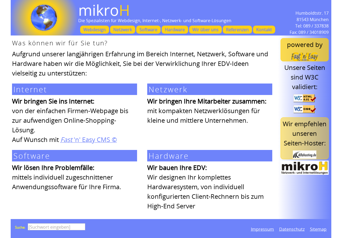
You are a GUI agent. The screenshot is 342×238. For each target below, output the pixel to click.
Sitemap (318, 229)
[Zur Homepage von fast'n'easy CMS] (304, 56)
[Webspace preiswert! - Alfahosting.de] (304, 154)
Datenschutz (292, 229)
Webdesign (94, 30)
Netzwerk (122, 30)
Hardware (175, 30)
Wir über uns (205, 30)
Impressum (262, 229)
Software (148, 30)
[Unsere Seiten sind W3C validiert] (304, 98)
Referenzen (237, 30)
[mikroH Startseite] (44, 17)
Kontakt (264, 30)
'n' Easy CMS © (88, 139)
